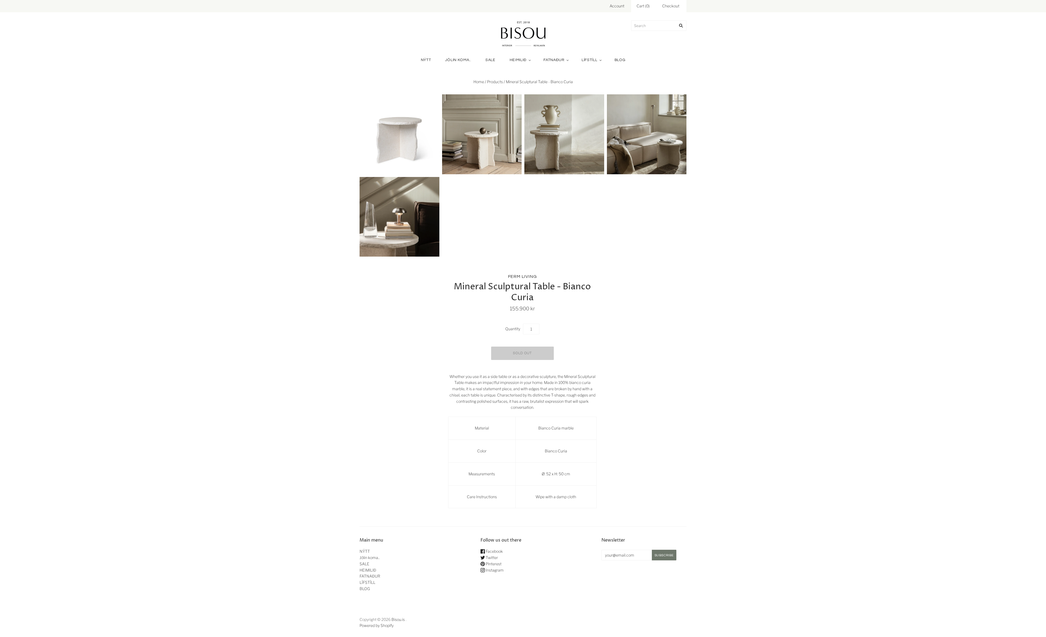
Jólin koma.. (458, 60)
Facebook (494, 551)
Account (617, 6)
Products (495, 81)
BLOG (620, 60)
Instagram (494, 570)
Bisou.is (398, 619)
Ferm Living (522, 276)
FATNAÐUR (553, 60)
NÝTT (426, 60)
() (643, 6)
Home (478, 81)
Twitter (491, 557)
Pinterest (493, 563)
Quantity (512, 328)
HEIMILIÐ (518, 60)
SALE (490, 60)
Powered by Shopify (377, 625)
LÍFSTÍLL (589, 60)
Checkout (670, 6)
